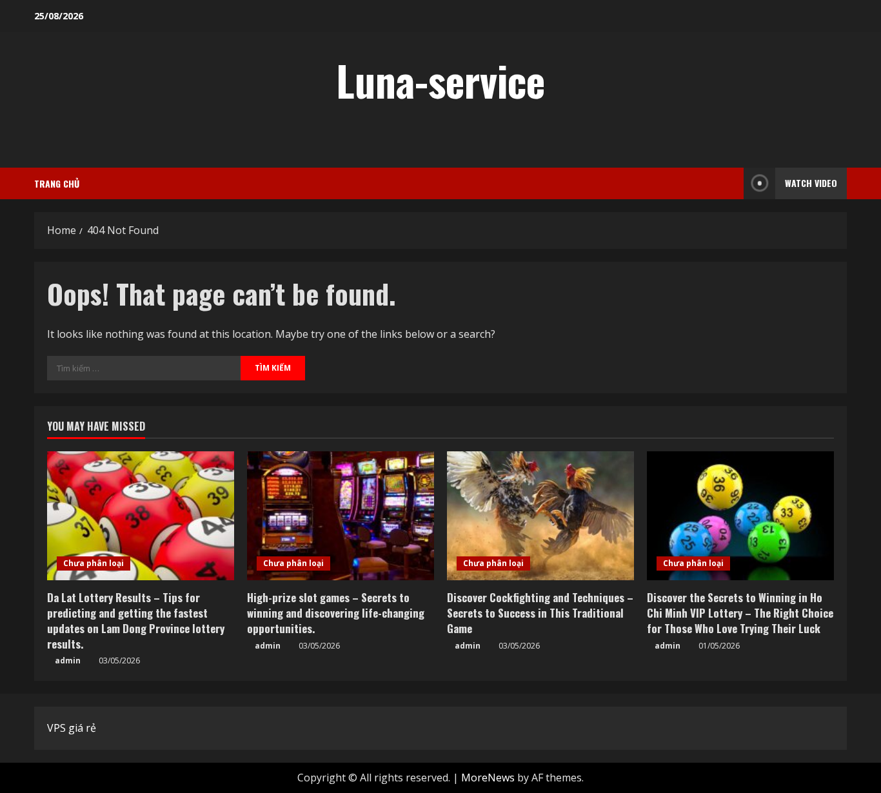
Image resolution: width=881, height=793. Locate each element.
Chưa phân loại (93, 563)
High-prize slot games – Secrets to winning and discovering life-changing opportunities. (335, 612)
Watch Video (811, 183)
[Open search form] (730, 183)
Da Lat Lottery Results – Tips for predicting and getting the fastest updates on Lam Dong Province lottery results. (135, 620)
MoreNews (488, 777)
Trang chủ (56, 183)
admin (68, 660)
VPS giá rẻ (71, 728)
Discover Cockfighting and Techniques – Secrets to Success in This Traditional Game (540, 612)
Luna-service (440, 80)
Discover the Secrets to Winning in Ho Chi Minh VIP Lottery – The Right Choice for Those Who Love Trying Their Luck (740, 612)
